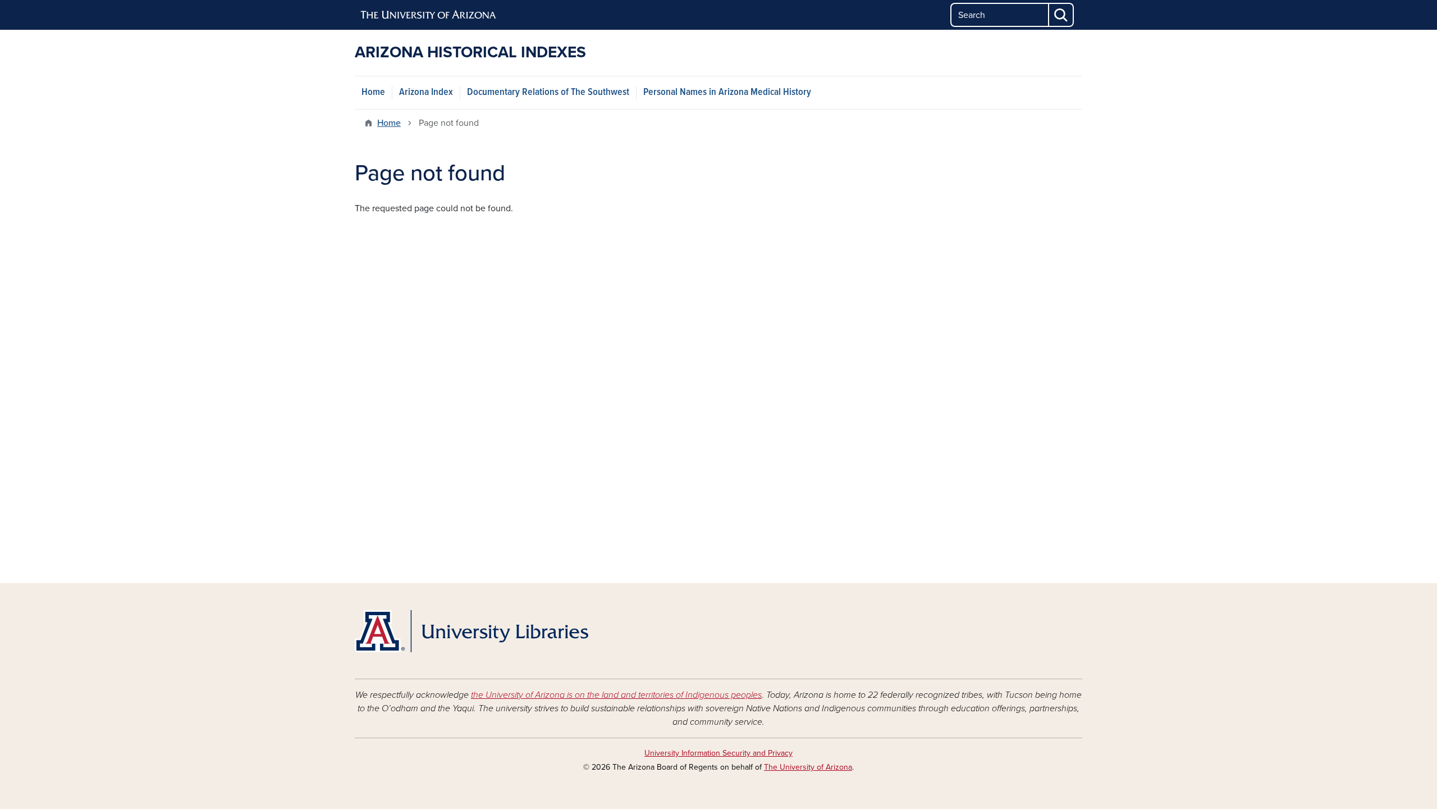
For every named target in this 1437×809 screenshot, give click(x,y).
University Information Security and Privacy (718, 753)
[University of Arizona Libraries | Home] (471, 631)
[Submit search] (1061, 15)
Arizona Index (426, 92)
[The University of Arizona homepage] (429, 15)
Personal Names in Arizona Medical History (727, 92)
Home (373, 92)
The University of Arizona (808, 767)
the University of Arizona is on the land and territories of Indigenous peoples (616, 695)
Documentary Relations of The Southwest (548, 92)
